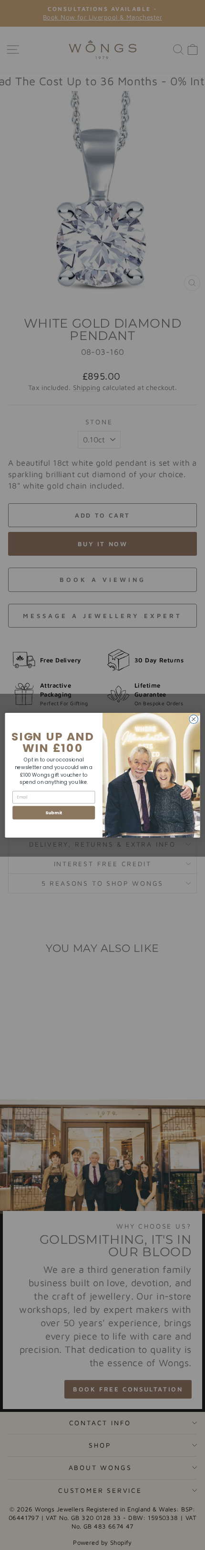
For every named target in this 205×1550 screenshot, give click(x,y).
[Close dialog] (193, 719)
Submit (53, 812)
